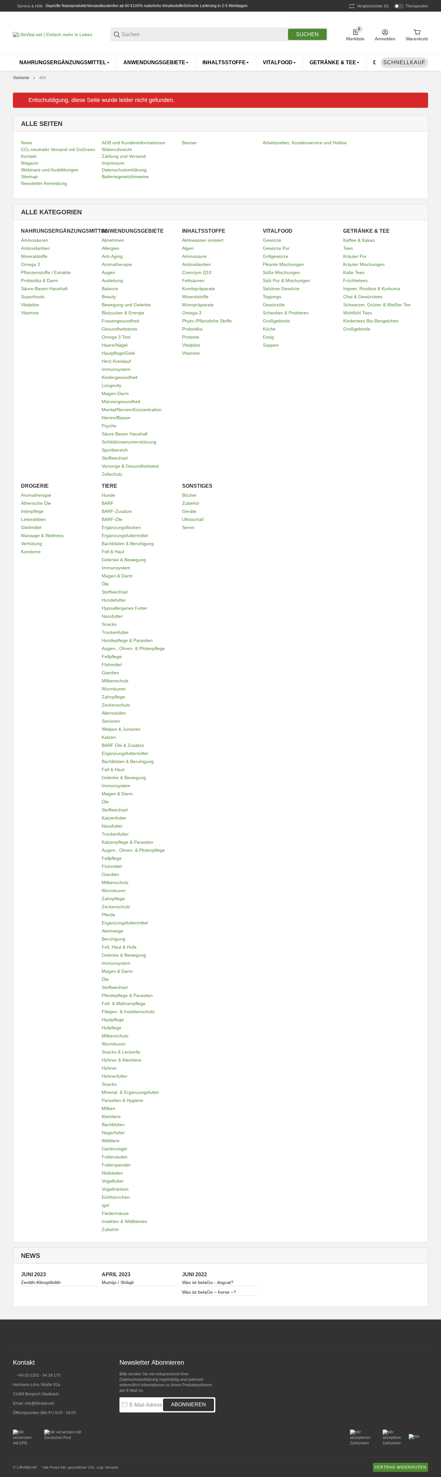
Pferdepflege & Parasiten (127, 995)
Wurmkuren (114, 688)
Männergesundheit (121, 401)
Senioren (111, 721)
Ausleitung (112, 280)
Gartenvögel (114, 1148)
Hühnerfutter (115, 1076)
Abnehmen (113, 240)
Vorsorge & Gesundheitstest (130, 466)
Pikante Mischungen (283, 264)
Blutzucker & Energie (123, 312)
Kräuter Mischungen (364, 264)
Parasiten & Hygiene (122, 1100)
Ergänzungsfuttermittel (125, 535)
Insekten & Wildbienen (124, 1221)
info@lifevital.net (39, 1403)
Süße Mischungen (281, 272)
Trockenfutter (115, 632)
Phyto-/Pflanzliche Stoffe (207, 320)
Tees (348, 248)
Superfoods (33, 296)
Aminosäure (194, 256)
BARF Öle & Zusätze (123, 745)
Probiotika (192, 328)
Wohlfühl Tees (357, 312)
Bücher (189, 495)
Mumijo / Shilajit (118, 1282)
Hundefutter (114, 600)
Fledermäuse (115, 1213)
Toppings (272, 296)
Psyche (109, 425)
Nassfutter (112, 616)
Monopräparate (198, 304)
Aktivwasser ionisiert (202, 240)
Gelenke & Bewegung (124, 559)
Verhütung (31, 543)
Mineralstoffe (34, 256)
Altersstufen (114, 713)
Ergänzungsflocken (121, 527)
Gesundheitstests (119, 328)
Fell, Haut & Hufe (119, 947)
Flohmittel (112, 664)
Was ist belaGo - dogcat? (207, 1282)
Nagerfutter (113, 1132)
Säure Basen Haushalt (125, 433)
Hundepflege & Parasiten (127, 640)
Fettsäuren (193, 280)
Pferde (108, 914)
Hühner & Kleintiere (121, 1060)
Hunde (108, 495)
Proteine (190, 337)
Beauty (109, 296)
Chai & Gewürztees (363, 296)
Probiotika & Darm (39, 280)
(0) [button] (373, 6)
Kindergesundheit (120, 377)
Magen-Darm (115, 393)
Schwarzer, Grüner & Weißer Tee (377, 304)
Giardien (110, 672)
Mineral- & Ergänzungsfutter (130, 1092)
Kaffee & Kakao (359, 240)
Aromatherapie (117, 264)
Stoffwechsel (115, 458)
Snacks (109, 624)
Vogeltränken (115, 1189)
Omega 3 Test (116, 337)
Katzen (109, 737)
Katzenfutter (114, 817)
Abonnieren (188, 1404)
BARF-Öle (112, 519)
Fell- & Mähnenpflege (124, 1003)
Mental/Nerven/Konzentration (131, 409)
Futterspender (116, 1164)
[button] (423, 1332)
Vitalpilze (30, 304)
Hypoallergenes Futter (124, 608)
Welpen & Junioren (121, 729)
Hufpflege (111, 1027)
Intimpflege (32, 511)
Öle (105, 583)
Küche (269, 328)
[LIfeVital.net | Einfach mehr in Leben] (52, 34)
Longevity (111, 385)
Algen (188, 248)
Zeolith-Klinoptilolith (41, 1282)
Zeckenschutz (116, 705)
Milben (108, 1108)
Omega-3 (191, 312)
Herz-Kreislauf (116, 361)
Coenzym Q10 (196, 272)
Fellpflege (112, 656)
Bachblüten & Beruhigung (128, 543)
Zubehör (110, 1229)
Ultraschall (192, 519)
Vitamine (30, 312)
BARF (108, 503)
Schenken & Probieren (286, 312)
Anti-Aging (112, 256)
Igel (105, 1205)
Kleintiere (111, 1116)
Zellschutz (112, 474)
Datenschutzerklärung (138, 1379)
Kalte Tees (353, 272)
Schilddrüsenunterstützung (129, 441)
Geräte (189, 511)
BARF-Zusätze (117, 511)
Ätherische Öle (36, 503)
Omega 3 (30, 264)
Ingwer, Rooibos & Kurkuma (371, 288)
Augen (108, 272)
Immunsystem (116, 369)
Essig (268, 337)
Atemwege (112, 930)
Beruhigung (113, 939)
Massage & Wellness (42, 535)
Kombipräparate (198, 288)
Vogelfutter (113, 1181)
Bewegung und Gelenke (126, 304)
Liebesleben (33, 519)
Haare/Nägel (115, 345)
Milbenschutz (115, 680)
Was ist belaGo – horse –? (209, 1292)
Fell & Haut (113, 551)
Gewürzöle (274, 304)
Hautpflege (113, 1019)
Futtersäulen (115, 1156)
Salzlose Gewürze (281, 288)
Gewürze (272, 240)
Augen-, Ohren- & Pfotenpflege (133, 648)
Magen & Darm (117, 575)
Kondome (31, 551)
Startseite (21, 78)
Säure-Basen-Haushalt (44, 288)
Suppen (271, 345)
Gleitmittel (31, 527)
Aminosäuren (34, 240)
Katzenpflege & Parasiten (127, 842)
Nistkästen (112, 1173)
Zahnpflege (113, 696)
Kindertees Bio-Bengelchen (371, 320)
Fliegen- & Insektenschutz (128, 1011)
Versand (111, 1467)
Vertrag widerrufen (400, 1467)
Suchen (307, 34)
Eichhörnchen (116, 1197)
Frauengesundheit (120, 320)
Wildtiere (110, 1140)
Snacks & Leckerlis (121, 1051)
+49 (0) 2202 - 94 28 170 (38, 1375)
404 (42, 78)
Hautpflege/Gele (118, 353)
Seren (188, 527)
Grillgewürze (275, 256)
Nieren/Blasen (116, 417)
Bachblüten (113, 1124)
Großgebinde (276, 320)
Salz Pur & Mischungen (286, 280)
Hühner (109, 1068)
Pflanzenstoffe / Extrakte (46, 272)
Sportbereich (115, 450)
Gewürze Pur (276, 248)
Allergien (110, 248)
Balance (110, 288)
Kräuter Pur (355, 256)
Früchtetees (355, 280)
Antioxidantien (35, 248)
